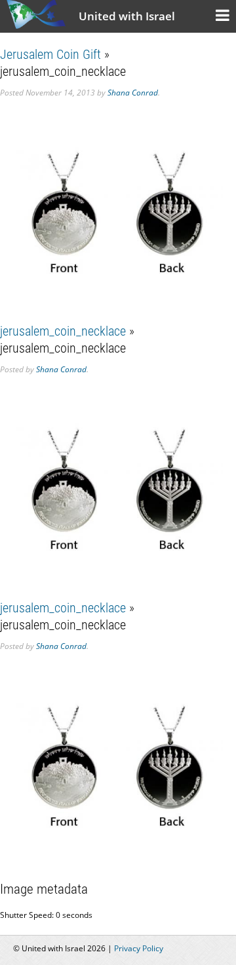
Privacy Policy (138, 948)
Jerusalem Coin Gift (50, 54)
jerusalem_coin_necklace (63, 331)
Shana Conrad (133, 92)
